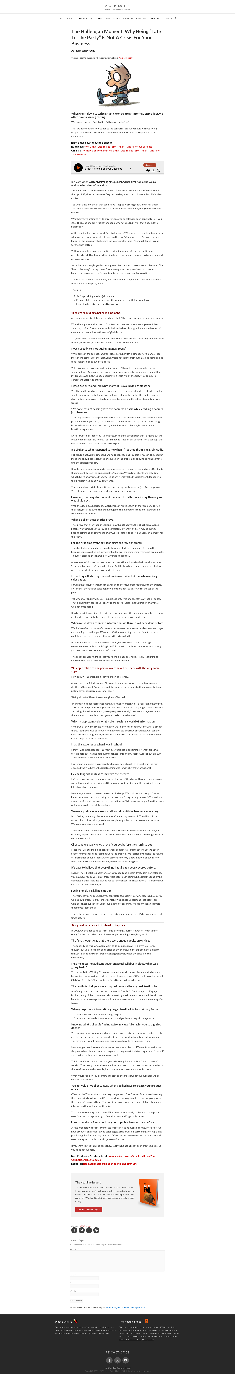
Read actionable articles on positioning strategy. (110, 1163)
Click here (92, 1333)
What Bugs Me (63, 1321)
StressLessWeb (145, 1371)
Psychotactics (117, 6)
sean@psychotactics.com (114, 1368)
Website (73, 1291)
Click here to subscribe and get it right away (136, 1339)
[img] (158, 170)
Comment (74, 1249)
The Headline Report (131, 1321)
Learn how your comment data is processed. (126, 1307)
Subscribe (150, 165)
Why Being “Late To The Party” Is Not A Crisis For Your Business (118, 146)
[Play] (79, 168)
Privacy (128, 1368)
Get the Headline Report (89, 1209)
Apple (122, 57)
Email (72, 1283)
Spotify (129, 57)
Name (72, 1275)
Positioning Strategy (85, 1226)
